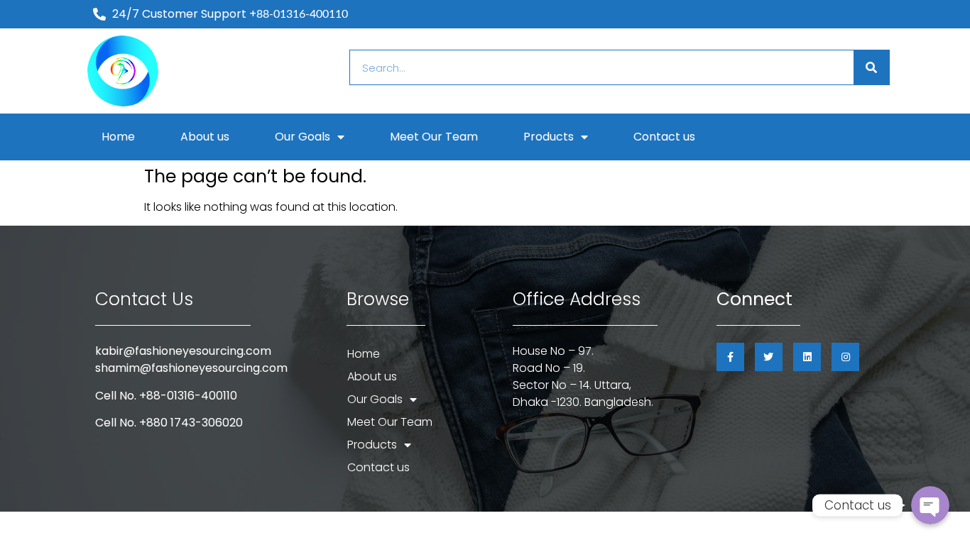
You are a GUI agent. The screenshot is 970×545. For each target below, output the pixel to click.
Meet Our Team (434, 136)
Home (118, 136)
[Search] (871, 67)
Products (548, 136)
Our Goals (302, 136)
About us (204, 136)
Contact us (664, 136)
